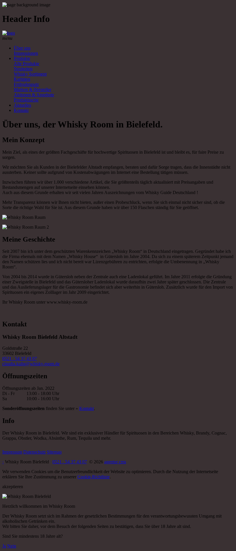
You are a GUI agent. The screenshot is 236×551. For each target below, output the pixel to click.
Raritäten (22, 79)
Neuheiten (23, 68)
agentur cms (115, 461)
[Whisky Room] (8, 33)
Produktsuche (26, 99)
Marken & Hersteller (32, 89)
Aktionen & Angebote (34, 94)
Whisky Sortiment (30, 74)
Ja (4, 546)
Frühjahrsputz (26, 84)
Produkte (22, 58)
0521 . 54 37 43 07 (19, 358)
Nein (11, 546)
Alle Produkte (26, 63)
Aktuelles (22, 105)
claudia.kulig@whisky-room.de (31, 363)
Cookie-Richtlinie (93, 476)
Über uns (22, 48)
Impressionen (26, 53)
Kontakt (21, 110)
